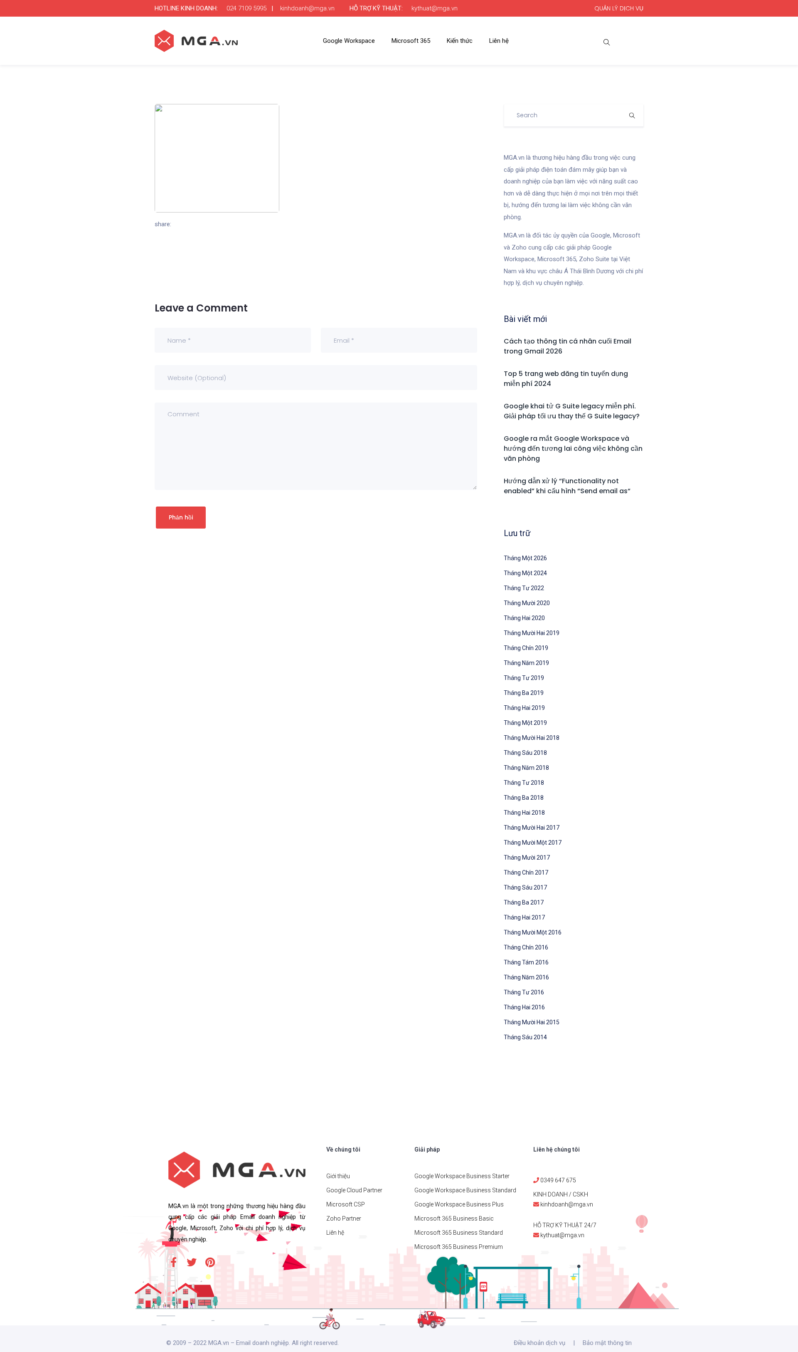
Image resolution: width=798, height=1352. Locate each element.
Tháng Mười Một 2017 (533, 842)
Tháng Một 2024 (525, 573)
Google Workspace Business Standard (465, 1190)
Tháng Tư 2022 (524, 588)
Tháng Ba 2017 (524, 902)
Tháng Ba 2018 (524, 797)
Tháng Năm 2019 (526, 663)
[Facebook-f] (173, 1262)
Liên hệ (499, 40)
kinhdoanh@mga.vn (307, 8)
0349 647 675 (558, 1180)
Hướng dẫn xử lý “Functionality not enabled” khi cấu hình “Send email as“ (567, 486)
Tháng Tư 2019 (524, 678)
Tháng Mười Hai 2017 (531, 827)
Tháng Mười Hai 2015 (531, 1022)
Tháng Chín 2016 (526, 947)
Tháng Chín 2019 (526, 648)
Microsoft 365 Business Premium (458, 1246)
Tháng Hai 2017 (524, 917)
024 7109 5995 (246, 8)
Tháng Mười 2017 (527, 857)
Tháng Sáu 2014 (525, 1037)
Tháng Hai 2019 (524, 707)
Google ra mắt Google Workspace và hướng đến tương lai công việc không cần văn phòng (573, 448)
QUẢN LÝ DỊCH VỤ (618, 8)
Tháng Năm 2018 (526, 767)
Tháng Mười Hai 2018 (531, 737)
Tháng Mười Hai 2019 (531, 633)
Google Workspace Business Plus (459, 1204)
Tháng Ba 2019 (524, 693)
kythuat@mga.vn (434, 8)
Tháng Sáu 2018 (525, 752)
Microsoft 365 (411, 40)
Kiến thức (460, 40)
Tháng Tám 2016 (526, 962)
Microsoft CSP (345, 1204)
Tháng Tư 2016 (524, 992)
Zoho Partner (343, 1218)
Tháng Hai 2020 (524, 618)
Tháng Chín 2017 (526, 872)
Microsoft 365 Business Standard (458, 1232)
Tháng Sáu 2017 (525, 887)
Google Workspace (349, 40)
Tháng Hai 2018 (524, 812)
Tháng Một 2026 (525, 558)
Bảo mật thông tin (607, 1343)
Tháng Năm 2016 (526, 977)
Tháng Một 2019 (525, 722)
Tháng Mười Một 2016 (533, 932)
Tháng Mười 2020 (527, 603)
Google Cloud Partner (354, 1190)
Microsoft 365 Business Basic (454, 1218)
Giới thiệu (338, 1176)
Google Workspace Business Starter (462, 1176)
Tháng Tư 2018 (524, 782)
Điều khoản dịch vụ (539, 1343)
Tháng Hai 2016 (524, 1007)
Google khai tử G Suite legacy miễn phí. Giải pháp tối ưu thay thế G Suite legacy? (572, 411)
